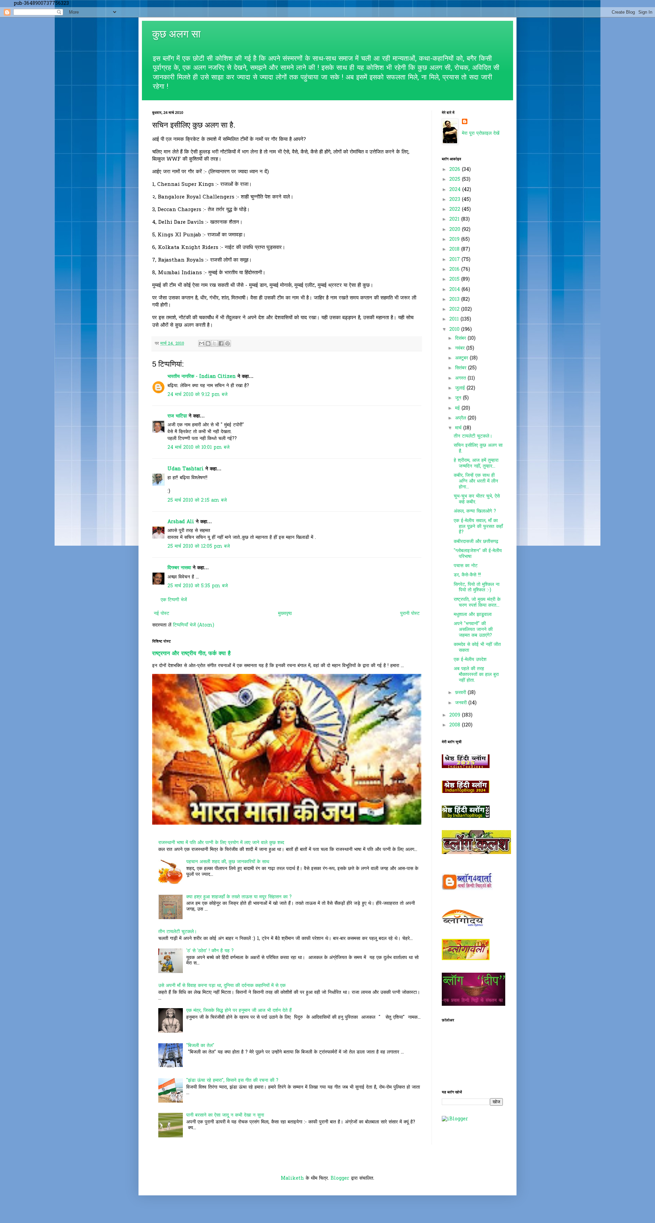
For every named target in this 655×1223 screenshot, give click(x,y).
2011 (455, 319)
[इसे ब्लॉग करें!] (208, 343)
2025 (455, 179)
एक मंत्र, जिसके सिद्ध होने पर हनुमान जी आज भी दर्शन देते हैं (239, 1010)
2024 (455, 189)
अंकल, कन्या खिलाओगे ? (475, 511)
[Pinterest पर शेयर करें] (227, 343)
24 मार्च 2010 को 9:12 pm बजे (198, 394)
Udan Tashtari (186, 469)
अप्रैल (461, 418)
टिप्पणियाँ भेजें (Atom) (193, 625)
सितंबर (461, 368)
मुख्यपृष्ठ (285, 613)
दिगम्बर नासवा (179, 568)
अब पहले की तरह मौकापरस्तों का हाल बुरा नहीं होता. (476, 674)
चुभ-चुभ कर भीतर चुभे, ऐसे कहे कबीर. (477, 499)
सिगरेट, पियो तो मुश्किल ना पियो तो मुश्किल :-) (476, 587)
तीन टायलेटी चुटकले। (177, 931)
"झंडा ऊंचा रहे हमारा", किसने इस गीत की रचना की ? (232, 1080)
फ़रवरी (461, 692)
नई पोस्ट (161, 613)
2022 (455, 209)
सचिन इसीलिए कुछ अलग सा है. (478, 448)
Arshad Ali (181, 522)
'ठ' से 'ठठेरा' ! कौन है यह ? (210, 951)
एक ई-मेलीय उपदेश (470, 659)
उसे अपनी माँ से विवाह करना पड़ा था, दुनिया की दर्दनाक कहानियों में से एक (222, 985)
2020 (455, 229)
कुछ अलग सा (176, 34)
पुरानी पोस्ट (410, 613)
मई (458, 408)
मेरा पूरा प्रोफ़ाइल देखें (480, 133)
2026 (455, 169)
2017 (455, 259)
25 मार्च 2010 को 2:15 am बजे (197, 500)
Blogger (340, 1178)
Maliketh (292, 1178)
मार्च (459, 428)
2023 (455, 199)
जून (459, 398)
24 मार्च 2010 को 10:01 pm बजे (199, 447)
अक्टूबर (462, 358)
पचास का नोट (466, 566)
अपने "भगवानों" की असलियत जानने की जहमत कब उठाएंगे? (473, 629)
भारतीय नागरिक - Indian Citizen (202, 376)
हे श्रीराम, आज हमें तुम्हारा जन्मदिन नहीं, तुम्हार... (476, 463)
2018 (455, 249)
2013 (455, 299)
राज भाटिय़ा (177, 416)
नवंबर (460, 348)
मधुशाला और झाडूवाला (473, 614)
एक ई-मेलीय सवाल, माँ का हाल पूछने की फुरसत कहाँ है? (478, 526)
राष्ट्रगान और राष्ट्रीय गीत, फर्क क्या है (191, 654)
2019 (455, 239)
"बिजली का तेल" (200, 1045)
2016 (455, 269)
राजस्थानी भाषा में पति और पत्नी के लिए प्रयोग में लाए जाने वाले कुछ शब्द (221, 842)
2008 (455, 725)
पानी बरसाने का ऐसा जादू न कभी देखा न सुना (225, 1115)
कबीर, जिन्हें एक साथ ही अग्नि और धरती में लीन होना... (476, 481)
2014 (455, 289)
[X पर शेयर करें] (214, 343)
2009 (455, 715)
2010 (455, 329)
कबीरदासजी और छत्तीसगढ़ (476, 541)
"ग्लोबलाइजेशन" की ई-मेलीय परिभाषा (478, 553)
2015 (455, 279)
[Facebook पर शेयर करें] (221, 343)
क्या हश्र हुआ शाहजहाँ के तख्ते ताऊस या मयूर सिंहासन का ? (239, 897)
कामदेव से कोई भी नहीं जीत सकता (477, 647)
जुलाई (461, 388)
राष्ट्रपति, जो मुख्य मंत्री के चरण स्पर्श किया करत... (477, 602)
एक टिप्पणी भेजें (174, 600)
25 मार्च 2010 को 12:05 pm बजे (199, 546)
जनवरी (461, 703)
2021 (455, 219)
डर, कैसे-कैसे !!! (467, 575)
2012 (455, 309)
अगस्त (461, 378)
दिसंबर (461, 338)
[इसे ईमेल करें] (201, 343)
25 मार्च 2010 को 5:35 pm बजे (198, 586)
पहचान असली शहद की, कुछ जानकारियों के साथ (227, 862)
